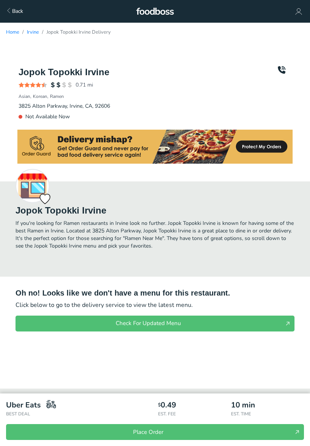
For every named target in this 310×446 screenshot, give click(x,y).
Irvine (33, 32)
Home (12, 32)
